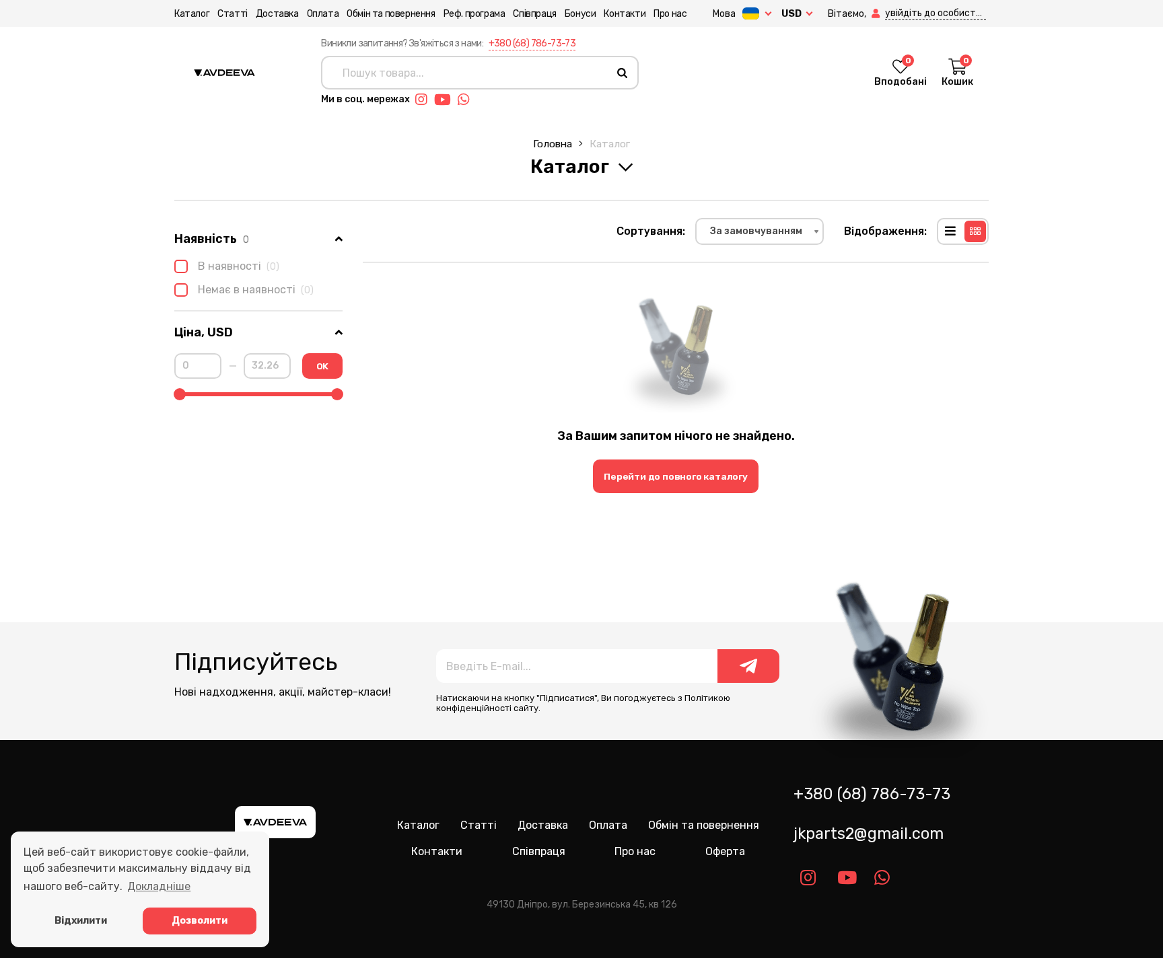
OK (322, 366)
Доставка (277, 14)
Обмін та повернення (391, 14)
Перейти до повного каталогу (676, 476)
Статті (232, 14)
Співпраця (534, 14)
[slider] (180, 394)
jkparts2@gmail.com (869, 833)
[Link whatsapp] (467, 99)
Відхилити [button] (81, 920)
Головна (552, 143)
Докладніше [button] (158, 886)
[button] (877, 14)
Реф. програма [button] (474, 14)
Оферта (725, 851)
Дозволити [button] (199, 920)
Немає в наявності (256, 289)
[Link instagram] (424, 99)
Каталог (191, 14)
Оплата (323, 14)
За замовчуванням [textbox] (756, 231)
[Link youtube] (446, 99)
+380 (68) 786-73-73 (532, 43)
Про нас (670, 14)
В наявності (238, 266)
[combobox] (759, 231)
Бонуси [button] (580, 14)
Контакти (624, 14)
